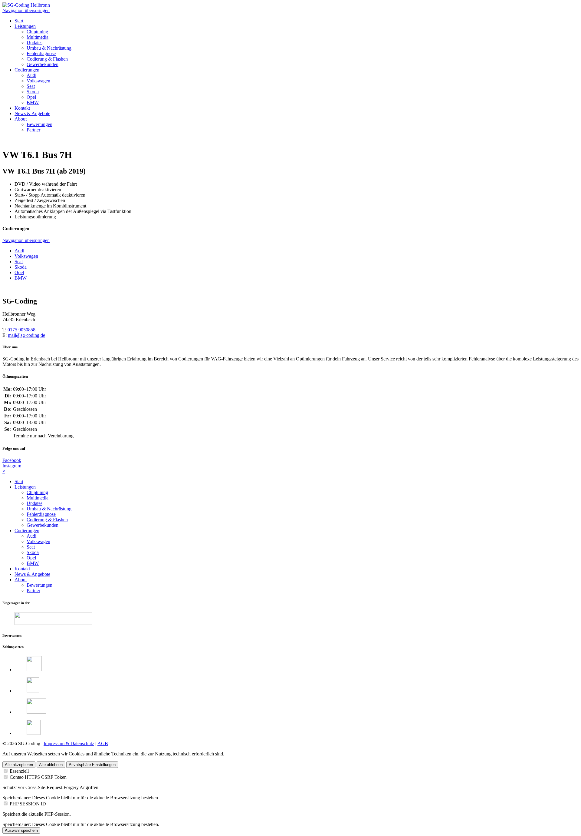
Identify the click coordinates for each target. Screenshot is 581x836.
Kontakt (22, 568)
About (21, 579)
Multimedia (37, 497)
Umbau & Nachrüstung (49, 508)
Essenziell (19, 771)
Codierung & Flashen (47, 519)
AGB (102, 743)
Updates (34, 503)
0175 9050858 (21, 329)
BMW (33, 563)
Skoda (33, 552)
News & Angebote (32, 574)
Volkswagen (38, 541)
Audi (31, 536)
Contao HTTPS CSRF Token (38, 777)
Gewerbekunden (42, 525)
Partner (33, 590)
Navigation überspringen (26, 10)
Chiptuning (37, 492)
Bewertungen (39, 585)
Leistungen (25, 486)
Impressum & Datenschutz (69, 743)
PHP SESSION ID (28, 803)
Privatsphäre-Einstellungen (92, 764)
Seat (31, 546)
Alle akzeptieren (19, 764)
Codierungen (27, 530)
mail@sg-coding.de (26, 335)
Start (19, 481)
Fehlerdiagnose (41, 514)
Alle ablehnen (51, 764)
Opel (31, 557)
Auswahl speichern (21, 830)
